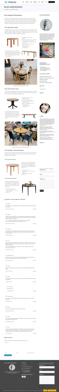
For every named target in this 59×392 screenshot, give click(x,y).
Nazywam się (43, 169)
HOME (23, 1)
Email (41, 174)
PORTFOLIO (26, 1)
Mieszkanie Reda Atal (43, 81)
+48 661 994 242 (51, 1)
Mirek (8, 327)
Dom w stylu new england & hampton (46, 82)
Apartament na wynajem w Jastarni (45, 76)
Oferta (31, 1)
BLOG (39, 1)
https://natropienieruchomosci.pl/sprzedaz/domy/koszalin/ (16, 221)
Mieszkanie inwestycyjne (44, 79)
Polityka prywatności (51, 390)
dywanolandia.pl (10, 296)
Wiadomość (42, 178)
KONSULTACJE (35, 1)
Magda (9, 203)
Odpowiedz (34, 223)
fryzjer (9, 265)
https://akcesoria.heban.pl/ (10, 247)
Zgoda (45, 390)
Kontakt (42, 1)
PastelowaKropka (10, 255)
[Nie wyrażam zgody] (57, 390)
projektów (31, 165)
